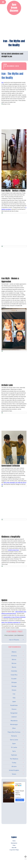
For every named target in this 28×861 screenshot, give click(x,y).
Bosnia (14, 667)
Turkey (14, 763)
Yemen (14, 774)
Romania (14, 736)
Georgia (14, 686)
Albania (14, 652)
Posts (14, 845)
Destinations (14, 843)
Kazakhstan (14, 705)
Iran (2, 82)
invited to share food (13, 550)
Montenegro (14, 724)
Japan (14, 701)
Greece (14, 690)
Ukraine (14, 766)
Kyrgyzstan (14, 713)
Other (14, 728)
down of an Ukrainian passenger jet (10, 622)
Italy (14, 698)
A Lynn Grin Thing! (14, 850)
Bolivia (14, 659)
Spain (14, 743)
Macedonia (14, 721)
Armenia (14, 656)
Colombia (14, 671)
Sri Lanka (14, 747)
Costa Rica (14, 675)
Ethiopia (14, 682)
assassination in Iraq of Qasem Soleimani (14, 617)
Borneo (14, 663)
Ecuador (14, 679)
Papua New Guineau (14, 732)
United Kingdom (14, 770)
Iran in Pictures (14, 640)
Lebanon (14, 717)
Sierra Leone (14, 740)
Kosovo (14, 709)
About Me (14, 847)
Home (14, 841)
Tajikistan (14, 755)
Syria (14, 751)
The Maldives (14, 759)
